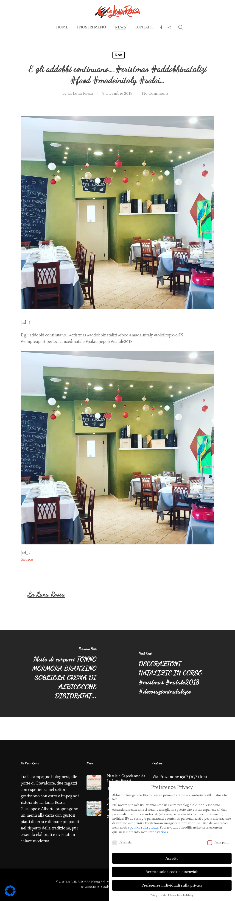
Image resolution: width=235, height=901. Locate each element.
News (119, 55)
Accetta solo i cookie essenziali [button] (172, 871)
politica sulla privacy (144, 827)
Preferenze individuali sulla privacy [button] (172, 885)
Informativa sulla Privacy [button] (180, 895)
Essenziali (126, 842)
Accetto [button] (172, 858)
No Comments (155, 93)
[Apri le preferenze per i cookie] (10, 895)
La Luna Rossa (80, 93)
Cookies (106, 887)
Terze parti (221, 842)
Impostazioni (158, 832)
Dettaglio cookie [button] (158, 895)
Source (27, 559)
